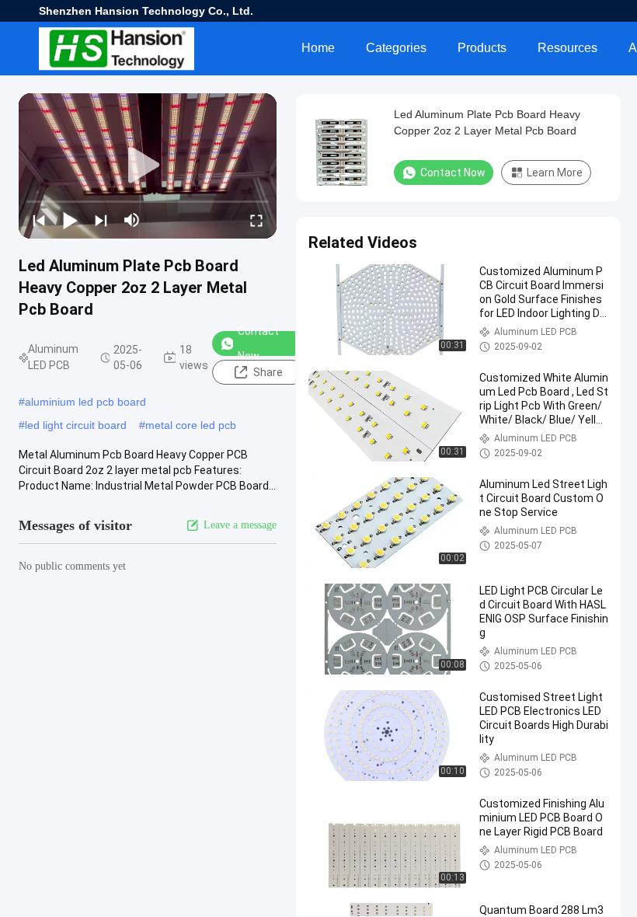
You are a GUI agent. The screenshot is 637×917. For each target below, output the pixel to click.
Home (318, 47)
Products (482, 47)
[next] (101, 220)
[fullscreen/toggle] (256, 220)
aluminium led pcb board (85, 402)
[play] (147, 165)
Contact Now (258, 343)
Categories (396, 47)
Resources (567, 47)
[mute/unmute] (132, 220)
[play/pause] (69, 220)
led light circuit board (76, 425)
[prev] (38, 220)
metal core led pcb (190, 425)
